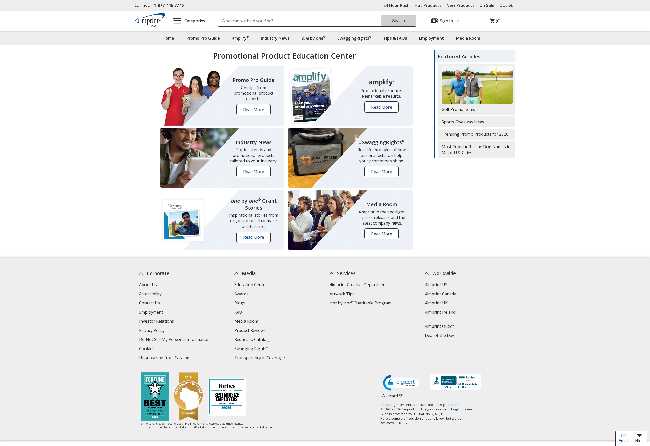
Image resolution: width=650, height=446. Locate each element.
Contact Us (149, 303)
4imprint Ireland (440, 312)
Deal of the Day (439, 335)
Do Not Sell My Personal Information (175, 340)
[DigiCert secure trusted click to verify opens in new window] (402, 383)
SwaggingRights (354, 38)
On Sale (486, 5)
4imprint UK (436, 303)
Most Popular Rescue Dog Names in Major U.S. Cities (476, 150)
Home (168, 38)
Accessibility (150, 294)
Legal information (464, 409)
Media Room (468, 38)
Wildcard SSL (394, 397)
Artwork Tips (342, 294)
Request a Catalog (251, 339)
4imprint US (436, 284)
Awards (241, 294)
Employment (431, 38)
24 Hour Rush (396, 5)
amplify (240, 38)
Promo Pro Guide (203, 38)
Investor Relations (157, 321)
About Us (148, 284)
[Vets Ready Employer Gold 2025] (188, 397)
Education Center (250, 284)
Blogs (239, 303)
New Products (460, 5)
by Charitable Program (361, 303)
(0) (495, 22)
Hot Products (428, 5)
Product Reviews (250, 330)
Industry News (275, 38)
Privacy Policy (152, 331)
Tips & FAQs (395, 38)
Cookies (147, 349)
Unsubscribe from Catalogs (166, 358)
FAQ (238, 312)
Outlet (507, 5)
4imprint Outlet (439, 326)
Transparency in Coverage (260, 358)
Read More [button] (255, 111)
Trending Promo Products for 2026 (475, 134)
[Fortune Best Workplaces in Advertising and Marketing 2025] (155, 397)
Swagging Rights (251, 348)
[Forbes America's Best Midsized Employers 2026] (226, 397)
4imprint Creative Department (358, 284)
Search (398, 21)
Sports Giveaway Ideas (463, 122)
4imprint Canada (440, 294)
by (315, 38)
